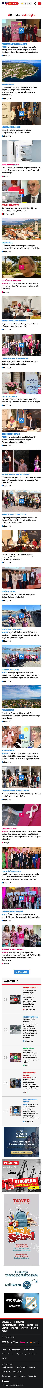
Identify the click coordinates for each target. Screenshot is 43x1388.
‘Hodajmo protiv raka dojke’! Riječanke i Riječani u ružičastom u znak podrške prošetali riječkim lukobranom (21, 675)
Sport (26, 1065)
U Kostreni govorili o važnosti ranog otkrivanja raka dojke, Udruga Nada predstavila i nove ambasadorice (20, 49)
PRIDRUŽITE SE (8, 84)
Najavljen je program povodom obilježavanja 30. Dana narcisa (16, 131)
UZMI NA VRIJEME (9, 828)
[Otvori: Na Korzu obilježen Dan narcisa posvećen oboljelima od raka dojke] (21, 777)
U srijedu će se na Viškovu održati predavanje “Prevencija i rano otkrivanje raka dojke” (21, 715)
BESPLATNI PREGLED (10, 164)
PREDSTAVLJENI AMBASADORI (14, 44)
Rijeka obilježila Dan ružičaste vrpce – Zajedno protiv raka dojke (20, 362)
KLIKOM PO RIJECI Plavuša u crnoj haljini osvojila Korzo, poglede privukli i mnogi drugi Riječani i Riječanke (31, 1111)
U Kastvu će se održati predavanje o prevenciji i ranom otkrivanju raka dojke (21, 246)
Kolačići (4, 1349)
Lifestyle (14, 1328)
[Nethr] (34, 1342)
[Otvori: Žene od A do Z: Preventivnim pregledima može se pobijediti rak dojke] (21, 898)
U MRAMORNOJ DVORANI (12, 911)
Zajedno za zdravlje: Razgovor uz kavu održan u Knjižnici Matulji (20, 325)
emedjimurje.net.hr (7, 1367)
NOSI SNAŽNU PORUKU (11, 127)
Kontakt (4, 1358)
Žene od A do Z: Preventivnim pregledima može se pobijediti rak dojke (21, 915)
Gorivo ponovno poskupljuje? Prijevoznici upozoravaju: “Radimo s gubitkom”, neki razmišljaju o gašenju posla (29, 998)
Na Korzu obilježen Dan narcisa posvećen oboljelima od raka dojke (21, 794)
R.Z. (26, 1092)
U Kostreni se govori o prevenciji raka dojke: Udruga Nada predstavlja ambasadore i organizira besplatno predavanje (19, 91)
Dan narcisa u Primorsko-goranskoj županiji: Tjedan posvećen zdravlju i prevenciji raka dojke (19, 557)
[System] (26, 3)
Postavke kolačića (14, 1349)
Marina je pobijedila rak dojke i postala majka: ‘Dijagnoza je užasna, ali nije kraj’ (20, 286)
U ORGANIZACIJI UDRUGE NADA (15, 358)
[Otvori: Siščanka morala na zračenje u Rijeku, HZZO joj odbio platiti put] (21, 191)
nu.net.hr (22, 1376)
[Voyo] (14, 1342)
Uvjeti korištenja (22, 1354)
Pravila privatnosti (28, 1349)
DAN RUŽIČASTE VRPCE (11, 871)
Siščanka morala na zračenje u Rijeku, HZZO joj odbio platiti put (19, 209)
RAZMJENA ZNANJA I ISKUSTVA (15, 320)
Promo (4, 1331)
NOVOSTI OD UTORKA (30, 988)
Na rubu (24, 1328)
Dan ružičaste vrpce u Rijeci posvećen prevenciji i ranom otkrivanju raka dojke (21, 400)
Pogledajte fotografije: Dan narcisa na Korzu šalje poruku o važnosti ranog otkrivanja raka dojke (19, 520)
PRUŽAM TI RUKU (9, 591)
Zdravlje (6, 176)
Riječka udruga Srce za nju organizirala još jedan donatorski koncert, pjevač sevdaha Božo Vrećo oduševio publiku (20, 877)
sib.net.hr (32, 1367)
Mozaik (5, 1328)
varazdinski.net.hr (21, 1367)
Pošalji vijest (33, 1354)
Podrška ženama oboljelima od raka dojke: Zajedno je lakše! (18, 595)
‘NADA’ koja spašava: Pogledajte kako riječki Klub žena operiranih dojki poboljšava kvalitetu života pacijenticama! (21, 756)
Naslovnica (6, 1322)
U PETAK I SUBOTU (9, 396)
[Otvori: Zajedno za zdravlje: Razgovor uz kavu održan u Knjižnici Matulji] (21, 307)
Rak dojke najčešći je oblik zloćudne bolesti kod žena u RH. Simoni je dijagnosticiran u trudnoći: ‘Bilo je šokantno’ (21, 956)
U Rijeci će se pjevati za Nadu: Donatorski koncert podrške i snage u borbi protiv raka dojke (21, 480)
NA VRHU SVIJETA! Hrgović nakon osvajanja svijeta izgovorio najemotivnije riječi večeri (31, 1056)
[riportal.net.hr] (6, 1381)
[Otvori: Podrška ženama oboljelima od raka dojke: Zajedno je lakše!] (21, 578)
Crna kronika (32, 1325)
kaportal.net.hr (6, 1371)
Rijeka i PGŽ (7, 55)
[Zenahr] (24, 1342)
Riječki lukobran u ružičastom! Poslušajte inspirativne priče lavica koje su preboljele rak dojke (20, 635)
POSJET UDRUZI (8, 750)
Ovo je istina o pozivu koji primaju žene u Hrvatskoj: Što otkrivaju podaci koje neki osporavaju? (21, 170)
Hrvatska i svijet (8, 214)
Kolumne (34, 1328)
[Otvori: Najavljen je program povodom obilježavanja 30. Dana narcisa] (21, 113)
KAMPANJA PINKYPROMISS (13, 949)
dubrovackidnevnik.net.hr (9, 1376)
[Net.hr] (5, 1342)
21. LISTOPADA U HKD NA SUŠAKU (15, 474)
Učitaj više (21, 972)
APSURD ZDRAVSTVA (10, 205)
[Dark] (30, 3)
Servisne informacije (8, 1354)
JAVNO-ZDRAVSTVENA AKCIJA (14, 514)
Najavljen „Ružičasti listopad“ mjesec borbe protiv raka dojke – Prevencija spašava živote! (18, 439)
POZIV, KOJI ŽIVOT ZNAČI (12, 629)
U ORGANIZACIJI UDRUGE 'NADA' (15, 790)
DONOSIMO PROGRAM (11, 434)
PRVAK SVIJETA (28, 1048)
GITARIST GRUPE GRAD (30, 1017)
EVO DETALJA (7, 242)
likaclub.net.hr (32, 1376)
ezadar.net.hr (17, 1371)
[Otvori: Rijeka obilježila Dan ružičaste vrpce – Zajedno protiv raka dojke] (21, 345)
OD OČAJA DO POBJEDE (11, 280)
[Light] (22, 3)
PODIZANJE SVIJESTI (10, 669)
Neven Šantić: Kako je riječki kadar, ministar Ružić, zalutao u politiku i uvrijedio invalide (31, 1083)
